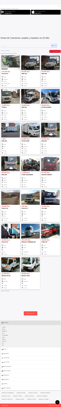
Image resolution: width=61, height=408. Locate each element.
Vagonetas (6, 353)
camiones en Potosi (17, 396)
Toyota (3, 327)
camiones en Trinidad (44, 399)
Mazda (3, 339)
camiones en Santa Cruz (7, 399)
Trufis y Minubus (7, 366)
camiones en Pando (29, 396)
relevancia (8, 50)
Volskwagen (5, 335)
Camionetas (6, 357)
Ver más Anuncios (30, 313)
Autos (4, 349)
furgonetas (6, 379)
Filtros (54, 45)
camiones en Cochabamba (7, 392)
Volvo (3, 337)
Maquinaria (6, 375)
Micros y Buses (6, 370)
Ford (3, 333)
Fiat (3, 345)
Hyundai (4, 341)
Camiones (5, 322)
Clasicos (5, 383)
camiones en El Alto (21, 392)
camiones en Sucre (19, 399)
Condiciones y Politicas (53, 405)
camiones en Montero (45, 392)
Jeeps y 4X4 (6, 362)
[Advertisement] (30, 25)
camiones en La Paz (32, 392)
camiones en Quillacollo (42, 396)
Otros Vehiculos (7, 388)
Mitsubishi (4, 331)
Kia (2, 343)
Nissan (3, 329)
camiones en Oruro (5, 396)
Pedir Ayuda (5, 405)
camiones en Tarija (31, 399)
